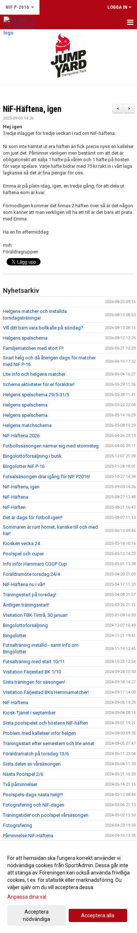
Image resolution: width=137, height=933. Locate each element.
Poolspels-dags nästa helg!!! (33, 794)
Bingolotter (14, 635)
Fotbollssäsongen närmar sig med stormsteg (51, 446)
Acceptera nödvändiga (36, 915)
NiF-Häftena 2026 (21, 435)
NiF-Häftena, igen (32, 109)
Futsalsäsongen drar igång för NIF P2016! (46, 476)
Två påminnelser (20, 784)
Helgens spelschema (25, 338)
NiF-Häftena (15, 497)
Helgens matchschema (27, 425)
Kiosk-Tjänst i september (29, 712)
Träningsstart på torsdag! (29, 594)
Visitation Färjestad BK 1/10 (32, 672)
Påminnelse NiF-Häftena (28, 835)
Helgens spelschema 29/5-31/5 (36, 394)
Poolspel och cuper (23, 553)
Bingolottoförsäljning (25, 625)
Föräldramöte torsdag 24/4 (31, 574)
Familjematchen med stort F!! (33, 348)
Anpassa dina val (26, 897)
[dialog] (68, 888)
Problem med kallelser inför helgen (39, 733)
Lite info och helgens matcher (34, 374)
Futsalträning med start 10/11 (34, 661)
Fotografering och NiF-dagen (33, 805)
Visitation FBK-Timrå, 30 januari (35, 615)
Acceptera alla (97, 915)
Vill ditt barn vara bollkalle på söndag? (43, 327)
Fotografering (17, 825)
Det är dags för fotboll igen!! (32, 517)
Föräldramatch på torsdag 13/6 (36, 753)
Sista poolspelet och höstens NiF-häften (45, 723)
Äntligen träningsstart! (26, 605)
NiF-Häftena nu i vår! (24, 584)
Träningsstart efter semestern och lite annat (48, 743)
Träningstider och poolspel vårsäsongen (45, 815)
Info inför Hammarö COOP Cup (35, 564)
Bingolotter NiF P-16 (24, 466)
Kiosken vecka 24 (21, 543)
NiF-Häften (14, 507)
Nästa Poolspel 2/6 (23, 774)
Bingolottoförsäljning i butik (32, 456)
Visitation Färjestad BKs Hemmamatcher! (46, 692)
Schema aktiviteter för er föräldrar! (39, 384)
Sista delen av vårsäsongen (32, 764)
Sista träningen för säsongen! (34, 682)
